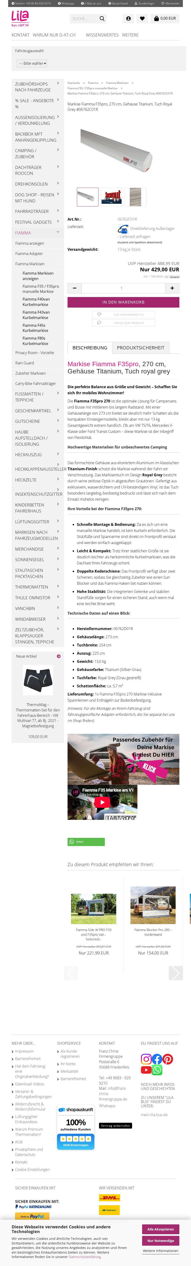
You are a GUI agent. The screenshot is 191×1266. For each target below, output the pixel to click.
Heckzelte (26, 480)
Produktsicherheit (140, 347)
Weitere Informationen (160, 1250)
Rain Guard (24, 363)
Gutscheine (27, 421)
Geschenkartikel (33, 410)
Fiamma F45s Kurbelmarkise (35, 328)
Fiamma (23, 233)
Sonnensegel (29, 559)
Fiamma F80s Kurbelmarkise (35, 341)
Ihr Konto (68, 1063)
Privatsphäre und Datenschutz (29, 1152)
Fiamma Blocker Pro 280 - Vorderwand (153, 932)
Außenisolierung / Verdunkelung (35, 120)
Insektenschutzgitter (38, 494)
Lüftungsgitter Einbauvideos (26, 1119)
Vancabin (25, 608)
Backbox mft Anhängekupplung (35, 137)
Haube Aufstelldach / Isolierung (31, 438)
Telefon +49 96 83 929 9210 (32, 3)
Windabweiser (30, 619)
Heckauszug (28, 454)
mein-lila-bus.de (154, 1114)
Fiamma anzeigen (29, 243)
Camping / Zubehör (25, 153)
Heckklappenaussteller (39, 469)
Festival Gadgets (33, 222)
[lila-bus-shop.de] (37, 19)
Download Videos (29, 1084)
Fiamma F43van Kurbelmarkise (36, 315)
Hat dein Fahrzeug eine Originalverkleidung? (32, 1071)
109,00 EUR (38, 736)
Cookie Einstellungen (32, 1169)
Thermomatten (31, 587)
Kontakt (20, 35)
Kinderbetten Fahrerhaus (29, 508)
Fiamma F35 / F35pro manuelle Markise (41, 289)
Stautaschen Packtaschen (29, 573)
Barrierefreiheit (28, 1058)
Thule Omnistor (32, 597)
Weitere (130, 35)
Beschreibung (89, 347)
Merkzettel (171, 3)
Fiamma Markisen (29, 263)
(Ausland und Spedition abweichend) (140, 242)
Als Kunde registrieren (70, 1054)
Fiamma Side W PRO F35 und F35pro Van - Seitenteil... (94, 934)
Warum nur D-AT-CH (54, 35)
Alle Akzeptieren (160, 1229)
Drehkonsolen (31, 184)
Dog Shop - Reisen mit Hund (34, 198)
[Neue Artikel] (59, 656)
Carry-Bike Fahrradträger (35, 383)
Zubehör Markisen (30, 373)
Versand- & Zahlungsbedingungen (32, 1094)
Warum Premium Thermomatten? (29, 1132)
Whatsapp (67, 3)
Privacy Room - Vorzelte (34, 352)
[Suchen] (102, 19)
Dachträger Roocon (28, 170)
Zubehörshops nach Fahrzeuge (33, 87)
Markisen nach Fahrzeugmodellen (36, 535)
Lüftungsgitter (32, 521)
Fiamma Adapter (29, 253)
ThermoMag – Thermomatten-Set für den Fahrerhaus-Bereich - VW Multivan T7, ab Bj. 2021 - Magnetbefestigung (38, 715)
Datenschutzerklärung (85, 1257)
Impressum (24, 1051)
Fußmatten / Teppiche (29, 397)
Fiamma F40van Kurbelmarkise (36, 302)
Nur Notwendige (160, 1240)
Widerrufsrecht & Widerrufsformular (30, 1106)
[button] (118, 3)
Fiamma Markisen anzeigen (38, 276)
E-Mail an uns (92, 3)
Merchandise (29, 549)
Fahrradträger (32, 211)
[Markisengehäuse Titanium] (124, 151)
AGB (19, 1141)
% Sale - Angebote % (34, 103)
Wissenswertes (102, 35)
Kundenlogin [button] (145, 3)
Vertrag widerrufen (115, 1126)
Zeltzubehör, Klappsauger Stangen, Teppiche (34, 635)
